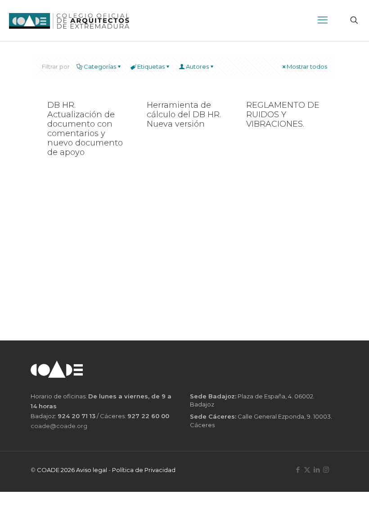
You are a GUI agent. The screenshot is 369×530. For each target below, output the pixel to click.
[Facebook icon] (297, 469)
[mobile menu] (322, 20)
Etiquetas (151, 66)
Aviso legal (91, 469)
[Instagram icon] (326, 469)
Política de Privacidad (144, 469)
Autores (197, 66)
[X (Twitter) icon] (307, 469)
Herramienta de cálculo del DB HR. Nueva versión (184, 115)
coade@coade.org (59, 425)
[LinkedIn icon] (316, 469)
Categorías (100, 66)
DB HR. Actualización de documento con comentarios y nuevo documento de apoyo (85, 129)
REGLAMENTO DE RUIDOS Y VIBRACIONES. (283, 115)
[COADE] (69, 20)
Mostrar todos (307, 66)
